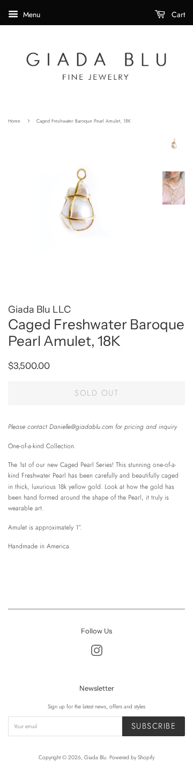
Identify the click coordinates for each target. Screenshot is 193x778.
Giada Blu (95, 757)
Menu (30, 14)
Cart (177, 14)
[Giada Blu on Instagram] (96, 653)
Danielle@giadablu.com (81, 427)
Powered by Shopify (131, 757)
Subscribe (153, 726)
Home (14, 120)
